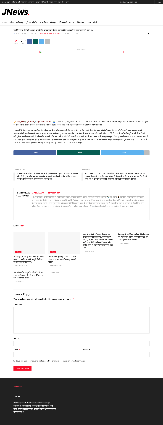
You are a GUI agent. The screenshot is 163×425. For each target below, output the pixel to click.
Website (86, 349)
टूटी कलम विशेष (22, 2)
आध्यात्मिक (31, 2)
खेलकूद (38, 2)
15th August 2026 (56, 266)
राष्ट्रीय (8, 2)
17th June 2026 (54, 273)
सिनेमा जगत (57, 2)
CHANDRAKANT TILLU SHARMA (50, 34)
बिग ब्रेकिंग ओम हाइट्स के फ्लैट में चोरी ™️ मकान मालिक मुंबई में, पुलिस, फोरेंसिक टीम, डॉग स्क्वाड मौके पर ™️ (28, 275)
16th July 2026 (89, 251)
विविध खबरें (45, 2)
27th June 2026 (19, 281)
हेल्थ (63, 2)
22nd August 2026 (21, 266)
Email (16, 349)
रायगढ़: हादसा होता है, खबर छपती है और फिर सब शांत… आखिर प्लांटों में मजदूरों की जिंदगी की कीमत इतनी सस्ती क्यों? (28, 259)
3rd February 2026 (71, 34)
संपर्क (67, 2)
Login (159, 2)
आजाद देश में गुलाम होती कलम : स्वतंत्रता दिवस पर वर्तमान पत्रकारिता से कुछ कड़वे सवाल (62, 259)
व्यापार (51, 2)
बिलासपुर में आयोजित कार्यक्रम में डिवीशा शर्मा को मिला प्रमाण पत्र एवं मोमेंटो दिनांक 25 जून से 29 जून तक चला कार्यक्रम (133, 237)
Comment (18, 304)
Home (4, 2)
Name (16, 338)
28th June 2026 (124, 243)
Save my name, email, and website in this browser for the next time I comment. (50, 361)
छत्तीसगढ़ (14, 2)
